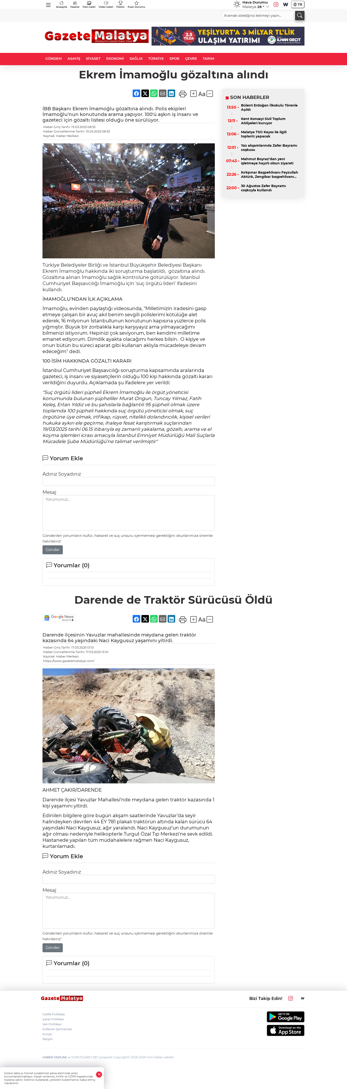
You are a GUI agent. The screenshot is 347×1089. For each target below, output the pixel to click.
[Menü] (48, 4)
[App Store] (274, 1030)
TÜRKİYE (156, 58)
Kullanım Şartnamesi (57, 1029)
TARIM (208, 58)
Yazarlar (75, 7)
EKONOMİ (115, 58)
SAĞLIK (136, 58)
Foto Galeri (89, 7)
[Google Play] (274, 1016)
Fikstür (120, 7)
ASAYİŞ (74, 58)
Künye (47, 1034)
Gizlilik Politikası (53, 1014)
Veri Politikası (51, 1024)
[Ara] (300, 15)
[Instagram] (275, 4)
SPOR (174, 58)
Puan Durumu (136, 7)
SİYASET (93, 58)
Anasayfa (61, 7)
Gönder (53, 549)
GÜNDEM (53, 58)
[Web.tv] (285, 4)
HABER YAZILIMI (54, 1057)
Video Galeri (106, 7)
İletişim (47, 1039)
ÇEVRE (191, 58)
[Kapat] (99, 1074)
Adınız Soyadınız (61, 474)
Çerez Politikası (53, 1019)
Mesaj (49, 492)
